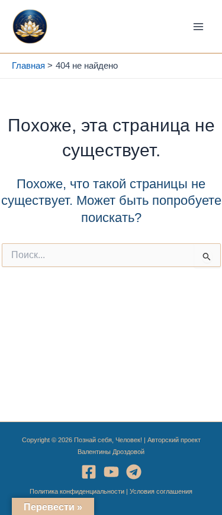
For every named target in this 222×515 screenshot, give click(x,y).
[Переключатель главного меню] (198, 26)
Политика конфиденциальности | (80, 491)
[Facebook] (88, 471)
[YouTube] (111, 471)
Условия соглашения (161, 491)
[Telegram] (133, 471)
